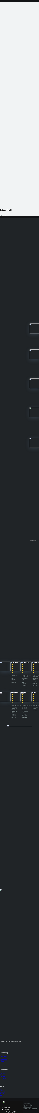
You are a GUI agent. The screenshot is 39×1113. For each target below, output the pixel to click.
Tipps (2, 1095)
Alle (1, 1090)
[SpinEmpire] (15, 671)
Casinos (6, 1109)
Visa (1, 1058)
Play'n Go (3, 1077)
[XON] (26, 701)
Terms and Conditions (30, 1109)
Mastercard (3, 1056)
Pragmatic (3, 1078)
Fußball (2, 1092)
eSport (2, 1094)
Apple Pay (3, 1060)
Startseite (7, 1108)
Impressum (27, 1103)
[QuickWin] (5, 701)
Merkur (2, 1073)
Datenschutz (27, 1107)
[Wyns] (15, 701)
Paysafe (2, 1061)
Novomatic (3, 1075)
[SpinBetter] (26, 671)
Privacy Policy (28, 1105)
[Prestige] (5, 671)
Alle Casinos (12, 1111)
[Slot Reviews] (11, 1104)
